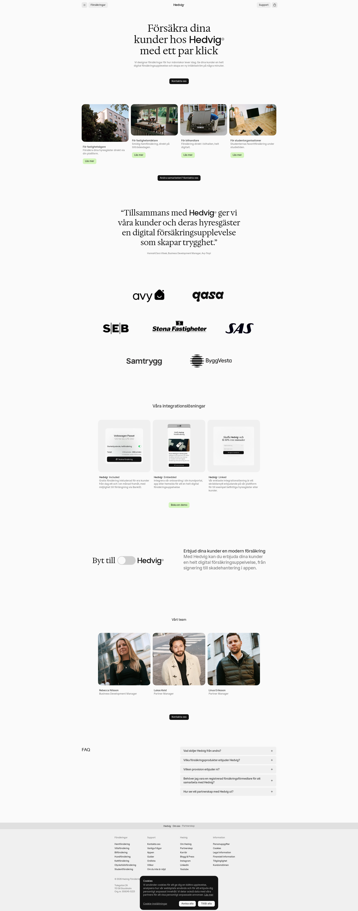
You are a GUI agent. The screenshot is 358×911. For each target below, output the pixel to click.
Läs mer (208, 894)
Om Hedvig (186, 844)
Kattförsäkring (122, 860)
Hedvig (167, 826)
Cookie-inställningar (155, 903)
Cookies (217, 848)
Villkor (150, 865)
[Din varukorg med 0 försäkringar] (274, 5)
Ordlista (151, 860)
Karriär (183, 852)
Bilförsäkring (121, 852)
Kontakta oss (153, 844)
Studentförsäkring (124, 869)
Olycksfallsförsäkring (125, 865)
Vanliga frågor (154, 848)
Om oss (176, 826)
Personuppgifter (221, 844)
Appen (150, 852)
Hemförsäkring (122, 844)
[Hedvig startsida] (179, 5)
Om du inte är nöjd (156, 869)
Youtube (184, 869)
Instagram (185, 860)
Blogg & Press (187, 856)
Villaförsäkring (122, 848)
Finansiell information (224, 856)
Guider (150, 856)
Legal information (222, 852)
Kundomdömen (221, 865)
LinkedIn (184, 865)
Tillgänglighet (220, 860)
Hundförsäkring (123, 856)
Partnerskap (186, 848)
